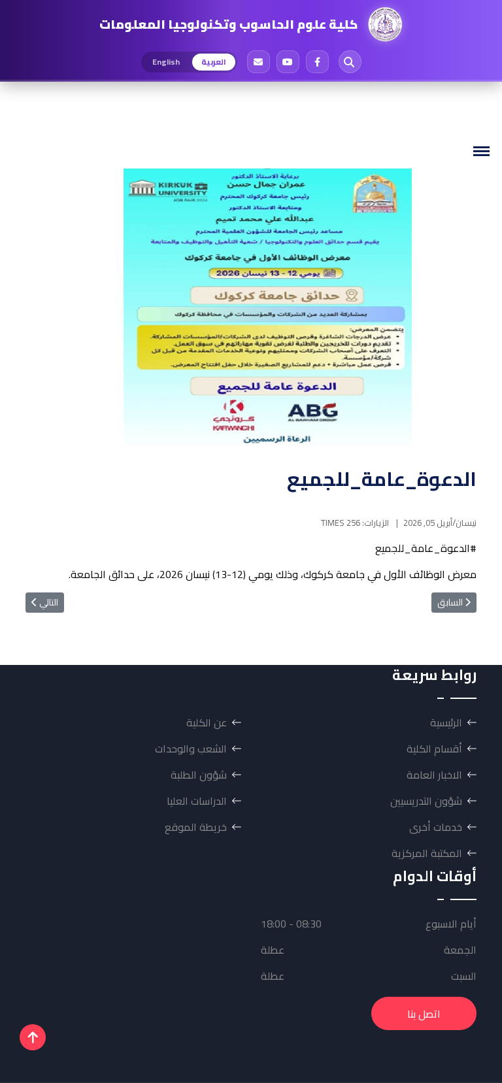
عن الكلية (206, 722)
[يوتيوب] (287, 61)
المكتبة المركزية (427, 853)
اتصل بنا (424, 1014)
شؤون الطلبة (199, 774)
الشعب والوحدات (191, 748)
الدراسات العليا (197, 801)
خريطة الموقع (196, 827)
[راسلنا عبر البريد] (258, 61)
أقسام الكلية (434, 748)
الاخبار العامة (434, 774)
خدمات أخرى (435, 827)
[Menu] (481, 151)
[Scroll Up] (33, 1037)
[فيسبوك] (317, 61)
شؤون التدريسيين (426, 801)
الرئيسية (446, 722)
